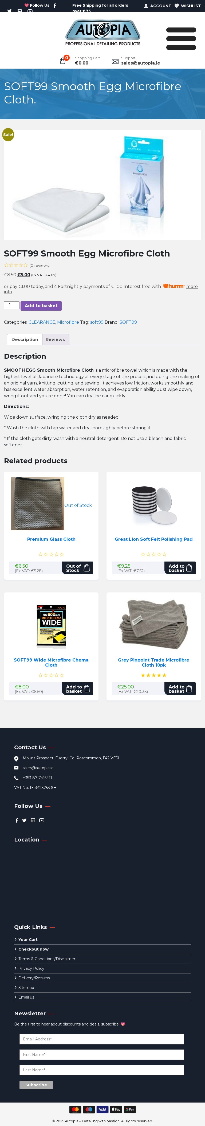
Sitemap (26, 987)
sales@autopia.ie (140, 63)
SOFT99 (128, 322)
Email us (26, 997)
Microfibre (68, 322)
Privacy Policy (31, 968)
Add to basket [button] (176, 568)
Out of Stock (73, 568)
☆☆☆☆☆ (27, 265)
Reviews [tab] (55, 339)
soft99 (97, 322)
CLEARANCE (42, 322)
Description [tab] (24, 339)
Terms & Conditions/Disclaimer (46, 958)
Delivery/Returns (34, 978)
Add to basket (41, 305)
